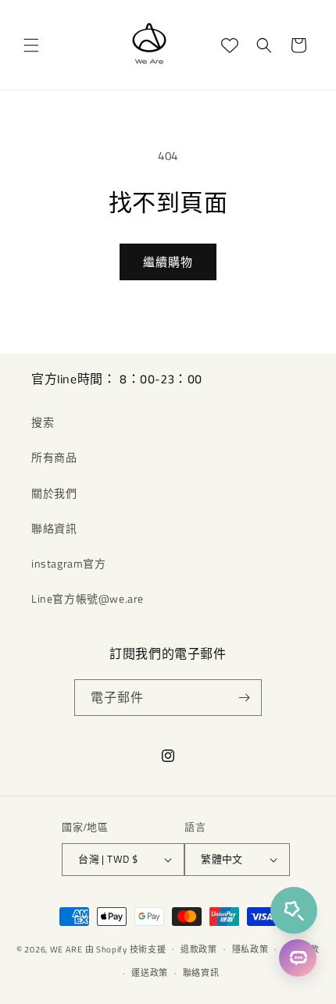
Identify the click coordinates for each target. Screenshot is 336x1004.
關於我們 (54, 493)
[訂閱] (244, 697)
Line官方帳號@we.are (87, 598)
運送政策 (149, 973)
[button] (31, 45)
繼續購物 (168, 262)
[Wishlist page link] (229, 45)
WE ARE (66, 948)
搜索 (42, 422)
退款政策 (199, 949)
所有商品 (54, 457)
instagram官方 (68, 563)
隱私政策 (250, 949)
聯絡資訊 (54, 528)
